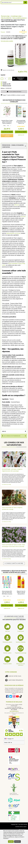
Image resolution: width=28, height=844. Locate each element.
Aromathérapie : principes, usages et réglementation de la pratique (12, 470)
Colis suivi (7, 631)
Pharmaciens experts (7, 642)
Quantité (3, 75)
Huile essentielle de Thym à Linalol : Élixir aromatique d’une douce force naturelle (13, 545)
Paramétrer (17, 841)
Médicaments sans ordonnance (20, 664)
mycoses (23, 216)
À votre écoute (21, 631)
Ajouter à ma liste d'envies (8, 70)
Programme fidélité (7, 663)
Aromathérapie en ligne (16, 16)
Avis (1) (4, 431)
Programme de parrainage (20, 653)
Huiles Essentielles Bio (6, 18)
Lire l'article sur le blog (6, 484)
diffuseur (16, 205)
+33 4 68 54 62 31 (14, 711)
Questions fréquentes (20, 642)
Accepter (11, 841)
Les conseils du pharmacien (12, 436)
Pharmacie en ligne (5, 16)
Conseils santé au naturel (14, 563)
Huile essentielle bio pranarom (19, 18)
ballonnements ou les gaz (13, 233)
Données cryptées (7, 653)
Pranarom (3, 32)
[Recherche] (25, 2)
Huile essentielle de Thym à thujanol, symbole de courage (12, 508)
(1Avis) (23, 33)
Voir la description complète (7, 41)
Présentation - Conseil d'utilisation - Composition (13, 146)
